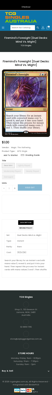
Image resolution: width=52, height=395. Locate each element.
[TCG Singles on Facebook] (26, 3)
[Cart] (48, 27)
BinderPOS (34, 384)
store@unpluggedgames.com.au (26, 339)
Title (4, 160)
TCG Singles (26, 45)
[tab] (26, 222)
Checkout (26, 7)
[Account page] (43, 27)
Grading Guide (32, 155)
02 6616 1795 (26, 327)
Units (4, 183)
